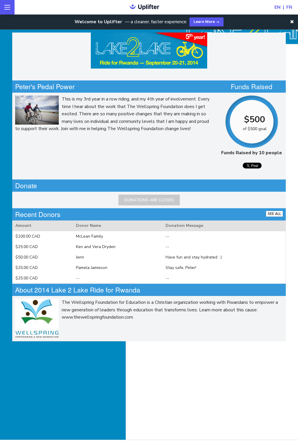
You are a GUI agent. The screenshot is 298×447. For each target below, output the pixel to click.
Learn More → (206, 21)
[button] (292, 21)
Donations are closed (149, 200)
